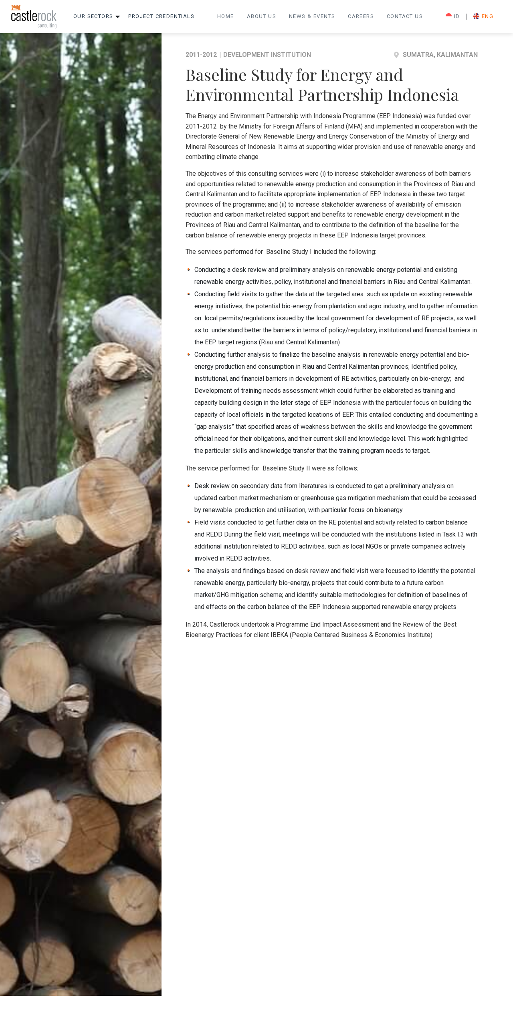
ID (457, 16)
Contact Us (405, 16)
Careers (361, 16)
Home (225, 16)
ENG (487, 16)
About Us (261, 16)
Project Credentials (161, 16)
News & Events (312, 16)
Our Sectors (93, 16)
